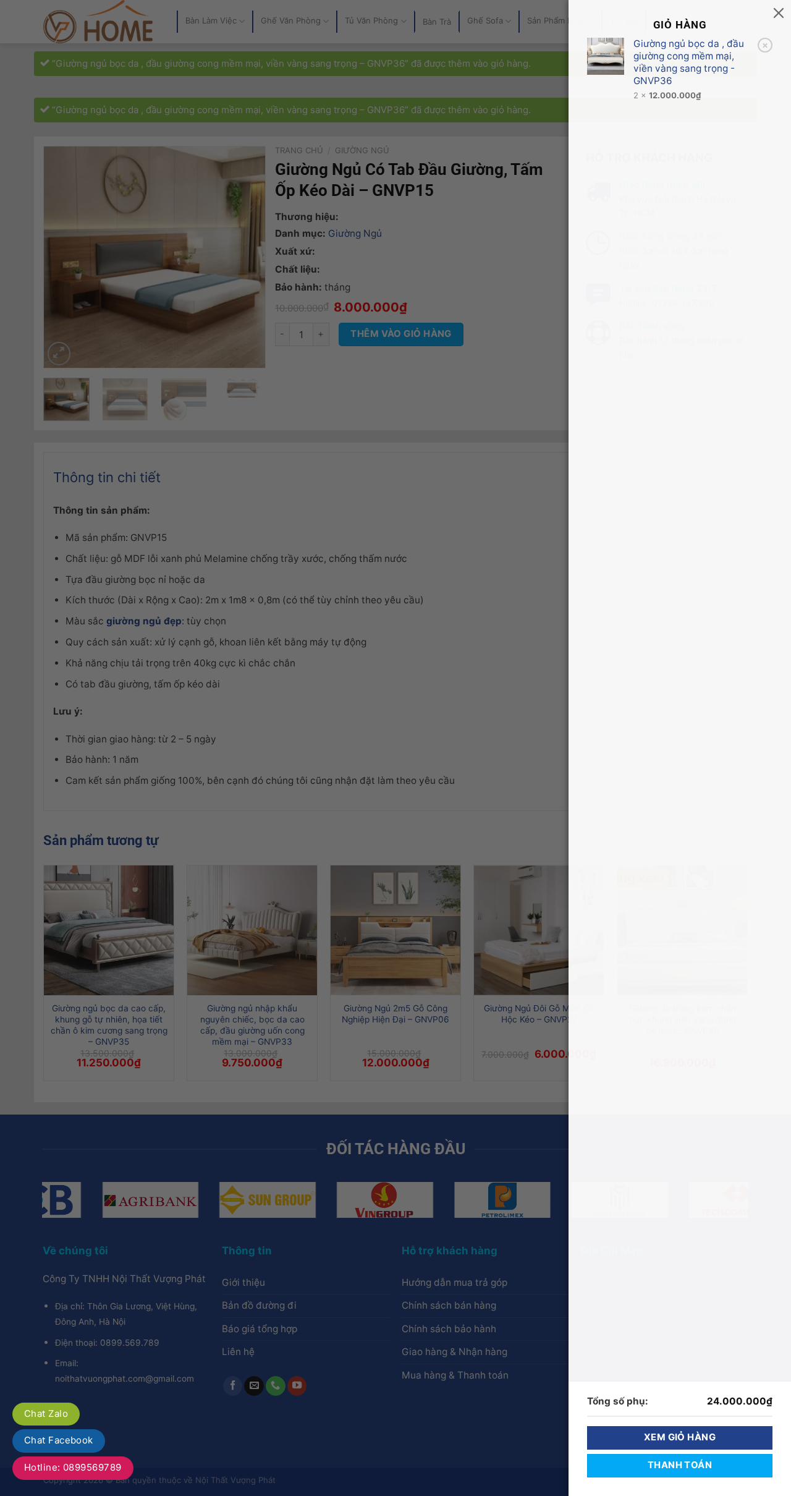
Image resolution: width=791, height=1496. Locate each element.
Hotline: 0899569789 (73, 1467)
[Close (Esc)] (778, 12)
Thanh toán (680, 1465)
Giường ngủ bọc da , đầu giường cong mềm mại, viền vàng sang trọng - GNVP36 (688, 62)
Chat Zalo (46, 1413)
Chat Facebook (58, 1440)
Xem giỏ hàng (680, 1437)
